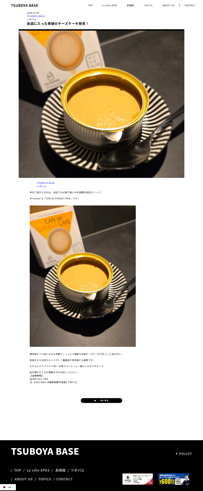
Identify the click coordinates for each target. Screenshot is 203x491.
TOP (90, 5)
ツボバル (148, 5)
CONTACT (189, 5)
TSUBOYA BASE (24, 5)
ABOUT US (168, 5)
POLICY (185, 453)
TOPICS (44, 479)
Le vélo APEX (109, 5)
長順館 (130, 5)
